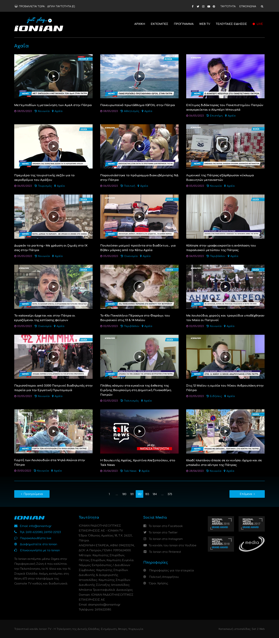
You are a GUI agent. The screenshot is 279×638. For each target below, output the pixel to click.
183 (147, 494)
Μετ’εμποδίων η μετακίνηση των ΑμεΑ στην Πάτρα (53, 105)
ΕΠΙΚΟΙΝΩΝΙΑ (247, 6)
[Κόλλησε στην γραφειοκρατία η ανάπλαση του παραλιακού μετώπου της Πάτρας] (225, 216)
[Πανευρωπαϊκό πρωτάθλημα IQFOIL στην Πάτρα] (139, 76)
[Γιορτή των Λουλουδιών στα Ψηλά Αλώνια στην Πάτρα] (53, 431)
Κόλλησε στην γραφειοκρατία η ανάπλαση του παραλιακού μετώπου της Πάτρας (221, 248)
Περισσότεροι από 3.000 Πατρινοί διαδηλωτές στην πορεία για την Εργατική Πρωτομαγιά (53, 388)
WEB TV (204, 24)
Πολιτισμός (131, 400)
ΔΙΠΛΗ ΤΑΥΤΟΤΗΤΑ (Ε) (61, 6)
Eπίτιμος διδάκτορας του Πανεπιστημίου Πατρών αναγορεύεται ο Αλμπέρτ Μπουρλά (224, 107)
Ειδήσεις (216, 396)
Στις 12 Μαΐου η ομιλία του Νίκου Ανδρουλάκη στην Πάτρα (225, 388)
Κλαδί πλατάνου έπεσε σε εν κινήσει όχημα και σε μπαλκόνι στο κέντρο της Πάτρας (224, 463)
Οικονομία (131, 256)
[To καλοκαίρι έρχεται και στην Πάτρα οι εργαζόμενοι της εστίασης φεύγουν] (53, 286)
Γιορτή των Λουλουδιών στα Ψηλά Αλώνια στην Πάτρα (49, 462)
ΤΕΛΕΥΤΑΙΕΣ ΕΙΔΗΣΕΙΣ (231, 24)
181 (132, 494)
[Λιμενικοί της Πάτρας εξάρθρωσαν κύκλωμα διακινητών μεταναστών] (225, 146)
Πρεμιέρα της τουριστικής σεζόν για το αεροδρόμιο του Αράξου (44, 178)
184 (155, 494)
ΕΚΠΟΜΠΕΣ (159, 24)
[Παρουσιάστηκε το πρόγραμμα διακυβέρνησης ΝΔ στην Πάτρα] (139, 146)
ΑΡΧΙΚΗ (139, 24)
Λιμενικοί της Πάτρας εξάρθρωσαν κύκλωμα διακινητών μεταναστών (220, 178)
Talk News (130, 471)
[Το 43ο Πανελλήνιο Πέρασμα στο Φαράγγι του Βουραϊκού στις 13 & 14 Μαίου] (139, 286)
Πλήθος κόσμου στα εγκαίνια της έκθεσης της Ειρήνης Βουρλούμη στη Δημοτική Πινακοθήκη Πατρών (135, 390)
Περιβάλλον (217, 256)
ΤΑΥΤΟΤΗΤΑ (228, 6)
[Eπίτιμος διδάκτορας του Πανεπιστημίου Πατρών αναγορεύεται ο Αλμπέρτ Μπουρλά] (225, 76)
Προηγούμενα (33, 494)
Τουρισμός (45, 186)
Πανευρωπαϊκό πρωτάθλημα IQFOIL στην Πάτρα (137, 105)
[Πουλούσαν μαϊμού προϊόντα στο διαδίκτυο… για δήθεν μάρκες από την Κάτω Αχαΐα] (139, 216)
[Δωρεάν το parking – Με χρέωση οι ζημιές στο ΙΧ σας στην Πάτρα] (53, 216)
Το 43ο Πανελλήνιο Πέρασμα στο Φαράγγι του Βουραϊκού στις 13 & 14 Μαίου (135, 318)
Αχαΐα (58, 111)
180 (124, 494)
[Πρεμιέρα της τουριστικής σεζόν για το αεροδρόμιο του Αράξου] (53, 146)
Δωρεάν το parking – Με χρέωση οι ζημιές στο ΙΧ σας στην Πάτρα (50, 248)
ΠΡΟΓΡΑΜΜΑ (184, 24)
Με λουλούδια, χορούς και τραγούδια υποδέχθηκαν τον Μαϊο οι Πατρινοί (225, 318)
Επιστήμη (216, 115)
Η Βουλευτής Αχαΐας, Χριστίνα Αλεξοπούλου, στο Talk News (137, 463)
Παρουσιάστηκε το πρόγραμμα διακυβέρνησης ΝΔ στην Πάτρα (139, 178)
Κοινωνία (44, 111)
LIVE (259, 24)
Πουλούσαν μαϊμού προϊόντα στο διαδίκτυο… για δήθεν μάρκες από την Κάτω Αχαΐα (138, 248)
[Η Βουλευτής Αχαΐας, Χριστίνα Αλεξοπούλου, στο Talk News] (139, 431)
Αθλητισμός (131, 111)
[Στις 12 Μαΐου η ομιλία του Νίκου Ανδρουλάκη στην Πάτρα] (225, 356)
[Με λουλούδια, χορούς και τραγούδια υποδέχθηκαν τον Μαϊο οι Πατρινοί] (225, 286)
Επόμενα (246, 494)
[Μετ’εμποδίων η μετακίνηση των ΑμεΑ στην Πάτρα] (53, 76)
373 (170, 494)
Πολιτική (129, 186)
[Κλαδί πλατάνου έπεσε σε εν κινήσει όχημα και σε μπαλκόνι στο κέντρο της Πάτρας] (225, 431)
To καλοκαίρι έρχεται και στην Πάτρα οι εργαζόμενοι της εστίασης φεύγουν (44, 318)
